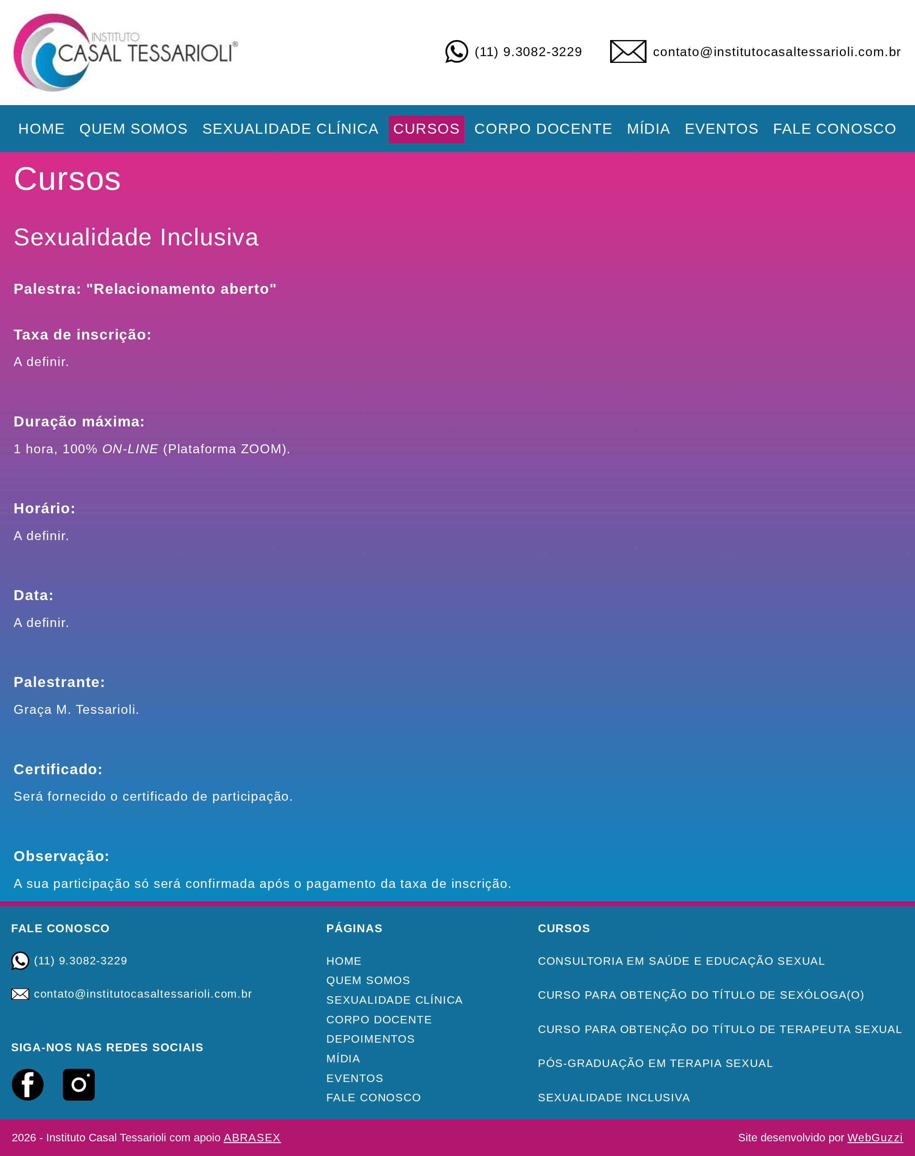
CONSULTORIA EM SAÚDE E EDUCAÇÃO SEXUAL (681, 961)
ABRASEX (252, 1137)
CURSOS (426, 128)
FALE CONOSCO (835, 128)
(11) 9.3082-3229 (529, 52)
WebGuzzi (875, 1137)
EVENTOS (722, 128)
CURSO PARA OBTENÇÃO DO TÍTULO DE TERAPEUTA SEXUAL (720, 1029)
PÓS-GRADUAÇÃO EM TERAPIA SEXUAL (655, 1063)
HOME (41, 128)
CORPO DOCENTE (543, 128)
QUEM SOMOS (133, 128)
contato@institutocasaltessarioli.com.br (777, 52)
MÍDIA (649, 128)
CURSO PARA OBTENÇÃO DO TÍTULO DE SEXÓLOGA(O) (701, 995)
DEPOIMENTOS (370, 1039)
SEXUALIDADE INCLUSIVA (614, 1097)
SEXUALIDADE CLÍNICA (290, 128)
